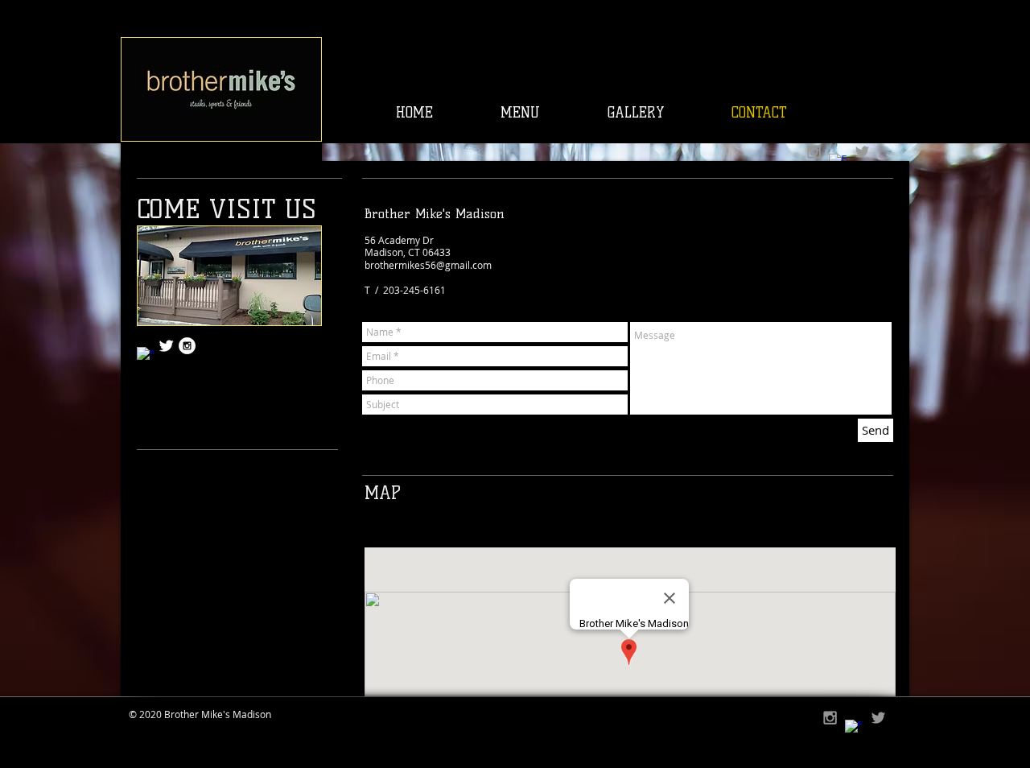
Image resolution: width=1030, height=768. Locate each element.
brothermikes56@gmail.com (428, 264)
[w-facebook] (145, 355)
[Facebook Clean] (854, 729)
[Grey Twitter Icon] (862, 151)
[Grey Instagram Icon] (814, 151)
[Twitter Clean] (166, 345)
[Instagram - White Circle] (187, 345)
